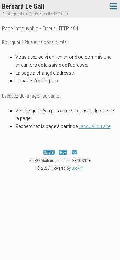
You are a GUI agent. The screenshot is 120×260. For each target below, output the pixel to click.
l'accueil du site (94, 126)
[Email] (74, 152)
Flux (63, 152)
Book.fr (77, 168)
